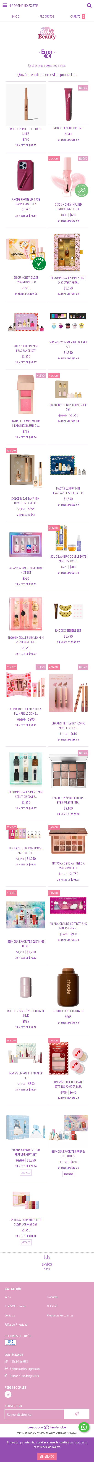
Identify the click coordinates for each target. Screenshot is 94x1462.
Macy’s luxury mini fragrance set (26, 348)
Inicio (8, 1297)
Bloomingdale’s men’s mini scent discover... (26, 794)
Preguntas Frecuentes (60, 1315)
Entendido (47, 1456)
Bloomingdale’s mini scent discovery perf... (68, 280)
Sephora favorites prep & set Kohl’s (68, 1153)
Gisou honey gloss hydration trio (25, 279)
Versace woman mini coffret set (68, 344)
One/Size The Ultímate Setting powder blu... (68, 1084)
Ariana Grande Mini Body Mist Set (25, 570)
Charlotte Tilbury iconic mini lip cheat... (68, 725)
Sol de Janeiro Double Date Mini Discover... (68, 558)
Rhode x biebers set (68, 630)
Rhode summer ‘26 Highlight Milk (25, 1013)
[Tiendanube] (47, 1428)
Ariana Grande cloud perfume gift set (26, 1152)
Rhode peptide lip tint (68, 128)
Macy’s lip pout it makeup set (25, 1075)
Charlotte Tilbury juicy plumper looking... (26, 711)
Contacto (10, 1315)
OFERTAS (52, 1306)
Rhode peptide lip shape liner (25, 131)
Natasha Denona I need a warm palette (68, 865)
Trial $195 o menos (15, 1306)
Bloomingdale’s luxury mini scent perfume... (26, 640)
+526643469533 (19, 1362)
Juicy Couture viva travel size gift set (25, 850)
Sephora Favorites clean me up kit (26, 943)
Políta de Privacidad (16, 1324)
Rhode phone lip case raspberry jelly (26, 201)
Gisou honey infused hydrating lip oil (68, 206)
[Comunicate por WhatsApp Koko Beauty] (83, 1427)
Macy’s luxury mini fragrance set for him (68, 490)
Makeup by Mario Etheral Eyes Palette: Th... (68, 800)
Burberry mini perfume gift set (68, 407)
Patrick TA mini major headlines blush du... (26, 423)
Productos (52, 1297)
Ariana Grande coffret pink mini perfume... (68, 926)
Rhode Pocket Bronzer (68, 1011)
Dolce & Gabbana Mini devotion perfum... (25, 500)
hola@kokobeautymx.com (25, 1369)
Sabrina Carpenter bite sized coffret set (25, 1222)
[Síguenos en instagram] (8, 1394)
